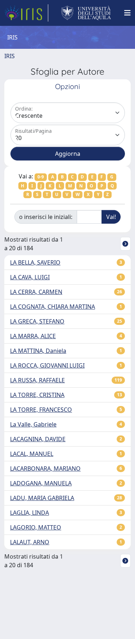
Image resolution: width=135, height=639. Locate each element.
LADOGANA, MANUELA (41, 483)
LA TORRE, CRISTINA (37, 395)
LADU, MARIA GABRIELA (42, 498)
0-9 (40, 177)
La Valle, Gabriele (33, 424)
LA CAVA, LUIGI (30, 277)
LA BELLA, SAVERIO (35, 262)
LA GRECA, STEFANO (37, 321)
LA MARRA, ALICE (33, 336)
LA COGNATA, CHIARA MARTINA (52, 307)
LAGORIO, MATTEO (35, 527)
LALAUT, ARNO (29, 542)
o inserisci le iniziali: (45, 217)
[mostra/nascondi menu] (127, 13)
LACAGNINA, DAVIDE (38, 439)
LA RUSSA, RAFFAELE (37, 380)
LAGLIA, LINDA (29, 513)
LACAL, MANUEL (31, 454)
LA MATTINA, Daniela (38, 351)
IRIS (9, 56)
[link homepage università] (86, 13)
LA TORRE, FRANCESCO (41, 410)
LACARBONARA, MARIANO (45, 468)
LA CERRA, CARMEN (36, 292)
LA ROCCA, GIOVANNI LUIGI (47, 365)
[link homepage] (26, 13)
